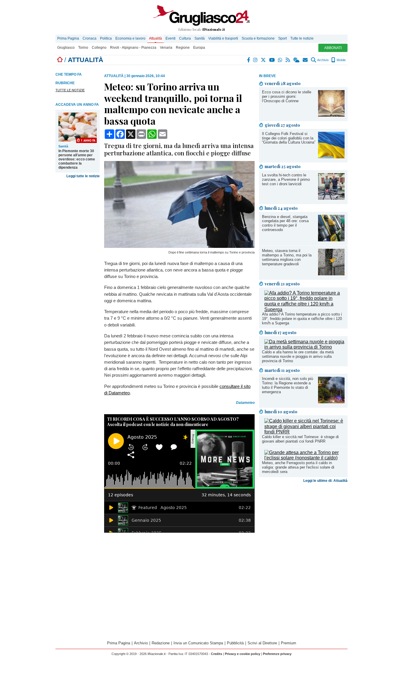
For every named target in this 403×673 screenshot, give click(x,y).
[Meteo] (296, 60)
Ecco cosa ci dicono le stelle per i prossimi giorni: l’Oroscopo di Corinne (286, 96)
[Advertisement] (303, 531)
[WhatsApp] (280, 60)
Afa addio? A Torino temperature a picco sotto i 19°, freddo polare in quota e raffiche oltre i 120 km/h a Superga (302, 318)
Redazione (161, 643)
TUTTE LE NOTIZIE (70, 90)
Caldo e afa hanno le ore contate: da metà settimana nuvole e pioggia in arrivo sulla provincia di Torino (298, 356)
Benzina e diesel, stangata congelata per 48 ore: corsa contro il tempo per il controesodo (285, 223)
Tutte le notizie (302, 38)
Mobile (341, 60)
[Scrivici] (305, 60)
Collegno (99, 47)
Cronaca (89, 38)
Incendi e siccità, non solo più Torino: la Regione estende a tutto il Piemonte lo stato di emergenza (287, 385)
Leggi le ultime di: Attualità (325, 481)
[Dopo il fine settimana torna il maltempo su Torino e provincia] (179, 246)
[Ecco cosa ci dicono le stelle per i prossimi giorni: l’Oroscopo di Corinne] (331, 115)
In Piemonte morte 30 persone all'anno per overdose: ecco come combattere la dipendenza (76, 159)
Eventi (171, 38)
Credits (216, 654)
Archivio (323, 60)
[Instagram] (255, 60)
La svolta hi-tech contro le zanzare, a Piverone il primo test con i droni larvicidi (286, 179)
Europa (199, 47)
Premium (288, 643)
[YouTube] (272, 60)
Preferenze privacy (277, 654)
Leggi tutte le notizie (83, 176)
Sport (282, 38)
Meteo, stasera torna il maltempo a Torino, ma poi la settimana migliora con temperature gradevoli (287, 257)
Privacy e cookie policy (242, 654)
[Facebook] (248, 60)
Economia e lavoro (130, 38)
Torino (83, 47)
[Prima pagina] (60, 60)
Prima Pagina (68, 38)
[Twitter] (263, 60)
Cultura (185, 38)
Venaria (166, 47)
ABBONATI (333, 48)
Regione (183, 47)
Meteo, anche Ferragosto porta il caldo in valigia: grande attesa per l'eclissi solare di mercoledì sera (298, 467)
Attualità (155, 38)
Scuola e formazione (258, 38)
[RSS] (288, 60)
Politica (106, 38)
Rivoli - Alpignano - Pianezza (133, 47)
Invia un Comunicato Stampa (198, 643)
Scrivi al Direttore (262, 643)
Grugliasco (66, 47)
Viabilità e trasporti (223, 38)
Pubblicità (235, 643)
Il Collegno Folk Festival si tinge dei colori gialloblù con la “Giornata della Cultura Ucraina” (288, 138)
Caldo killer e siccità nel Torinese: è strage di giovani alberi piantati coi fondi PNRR (300, 439)
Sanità (199, 38)
